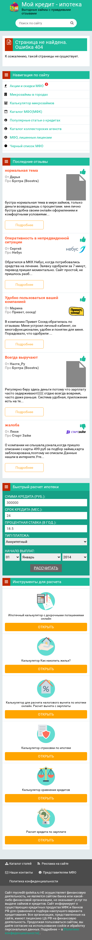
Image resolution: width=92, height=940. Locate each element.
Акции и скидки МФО (28, 85)
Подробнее (24, 225)
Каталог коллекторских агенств (36, 129)
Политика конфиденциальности (33, 881)
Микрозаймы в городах (29, 94)
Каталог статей (20, 863)
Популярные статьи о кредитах (35, 120)
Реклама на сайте (55, 863)
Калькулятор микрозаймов (32, 103)
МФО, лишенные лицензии (31, 137)
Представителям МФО (59, 872)
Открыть (46, 627)
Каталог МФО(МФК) (26, 112)
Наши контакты (21, 872)
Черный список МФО (26, 146)
